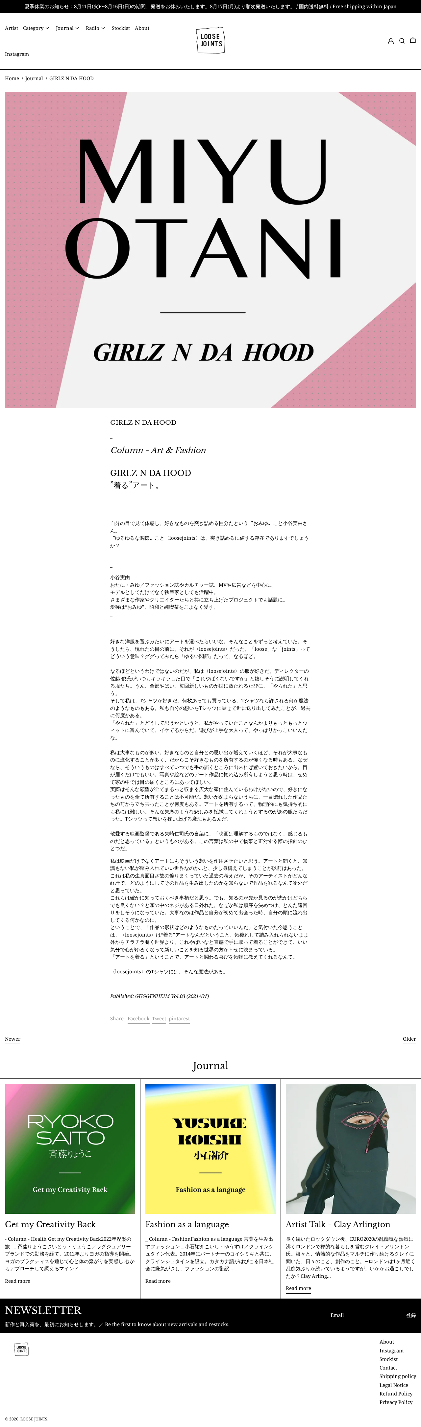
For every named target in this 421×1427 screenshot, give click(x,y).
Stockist (389, 1359)
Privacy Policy (396, 1402)
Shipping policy (398, 1376)
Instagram (392, 1350)
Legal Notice (394, 1385)
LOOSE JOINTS (33, 1419)
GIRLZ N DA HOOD (71, 78)
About (387, 1341)
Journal (34, 78)
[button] (402, 41)
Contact (388, 1367)
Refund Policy (396, 1393)
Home (12, 78)
